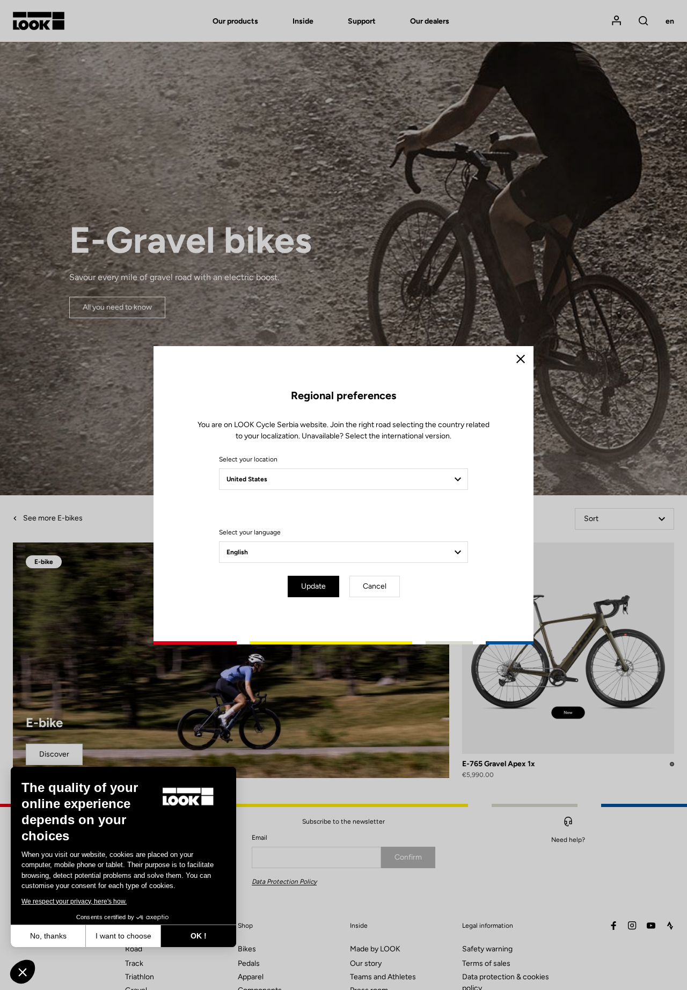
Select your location (248, 459)
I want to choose (123, 936)
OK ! (199, 936)
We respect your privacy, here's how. (74, 901)
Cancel (374, 586)
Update (313, 586)
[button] (22, 972)
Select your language (250, 532)
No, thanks (48, 936)
